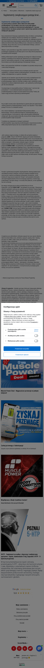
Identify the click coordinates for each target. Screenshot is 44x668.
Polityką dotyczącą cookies (13, 316)
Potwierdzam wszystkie (22, 348)
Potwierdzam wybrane (22, 354)
